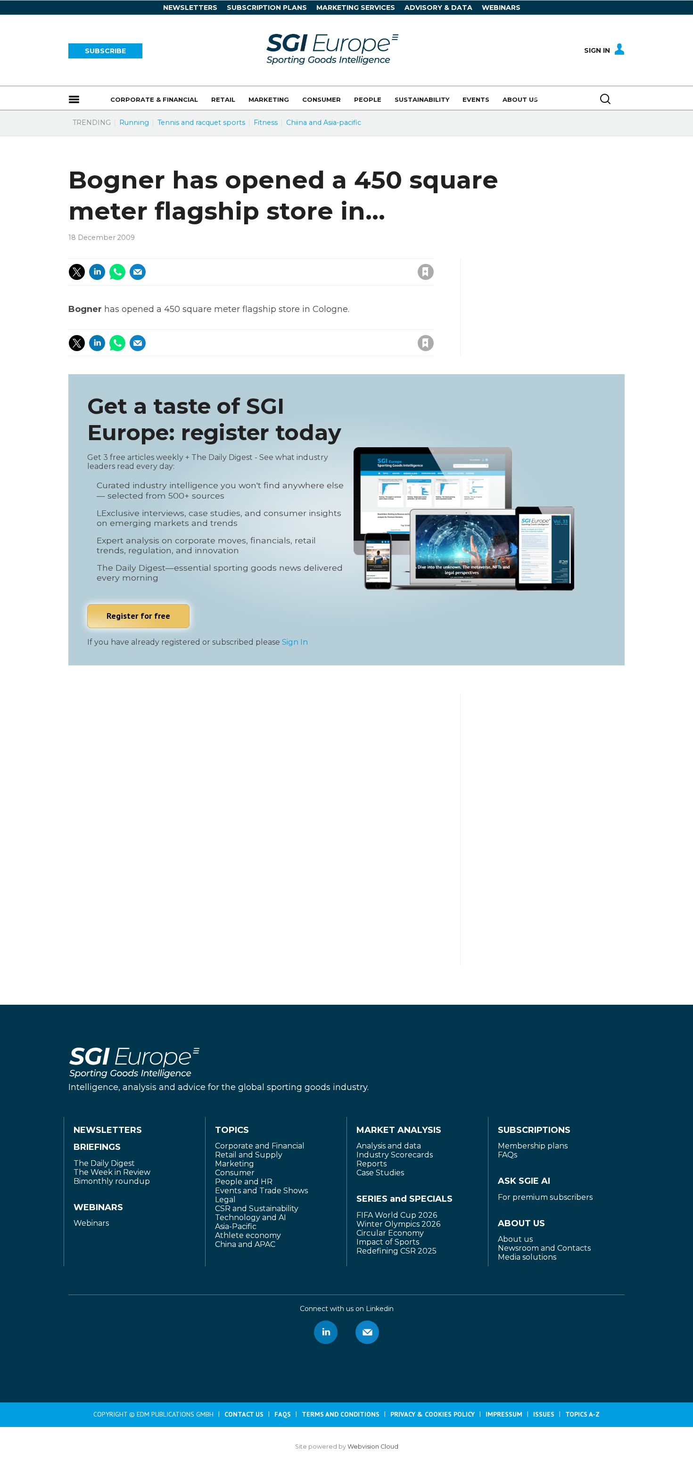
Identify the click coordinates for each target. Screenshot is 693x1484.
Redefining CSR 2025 (396, 1250)
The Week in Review (112, 1172)
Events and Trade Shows (261, 1190)
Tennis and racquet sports (201, 122)
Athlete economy (248, 1235)
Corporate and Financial (260, 1145)
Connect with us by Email (367, 1332)
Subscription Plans (267, 7)
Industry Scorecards (394, 1154)
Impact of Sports (387, 1242)
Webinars (501, 7)
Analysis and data (388, 1145)
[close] (350, 262)
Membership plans (533, 1145)
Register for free (138, 615)
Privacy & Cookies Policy (432, 1414)
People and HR (243, 1181)
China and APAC (245, 1244)
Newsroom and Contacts (544, 1248)
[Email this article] (137, 271)
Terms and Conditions (341, 1414)
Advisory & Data (438, 7)
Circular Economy (390, 1233)
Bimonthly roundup (112, 1181)
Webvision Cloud (372, 1446)
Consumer (235, 1172)
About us (515, 1239)
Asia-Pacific (235, 1226)
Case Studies (380, 1172)
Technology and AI (250, 1217)
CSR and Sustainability (256, 1208)
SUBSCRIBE (105, 51)
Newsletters (190, 7)
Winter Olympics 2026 (398, 1224)
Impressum (504, 1414)
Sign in (299, 251)
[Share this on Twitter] (76, 271)
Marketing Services (355, 7)
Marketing (234, 1163)
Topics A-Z (582, 1414)
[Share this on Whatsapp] (117, 271)
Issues (543, 1414)
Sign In (597, 50)
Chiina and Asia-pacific (323, 122)
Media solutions (527, 1257)
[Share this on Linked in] (97, 271)
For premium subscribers (545, 1197)
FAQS (282, 1414)
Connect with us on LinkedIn (326, 1332)
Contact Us (244, 1414)
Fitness (266, 122)
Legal (225, 1199)
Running (134, 122)
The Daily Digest (104, 1163)
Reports (371, 1163)
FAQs (507, 1154)
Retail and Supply (248, 1154)
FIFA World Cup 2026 (396, 1215)
